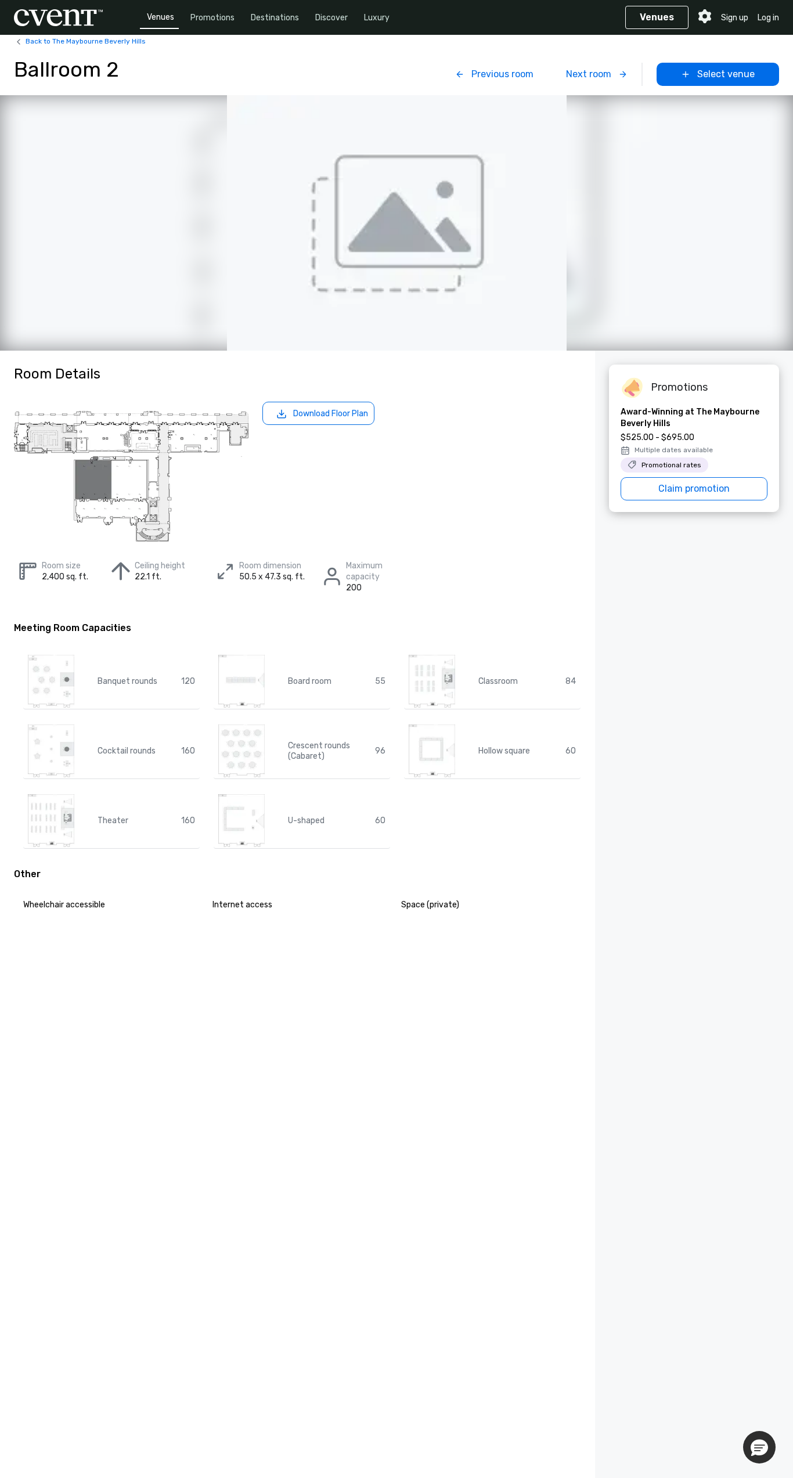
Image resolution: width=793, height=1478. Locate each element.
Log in (768, 18)
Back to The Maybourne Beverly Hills (86, 41)
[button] (759, 1447)
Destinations (275, 18)
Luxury (377, 18)
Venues (160, 17)
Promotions (212, 18)
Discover (331, 18)
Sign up (734, 18)
